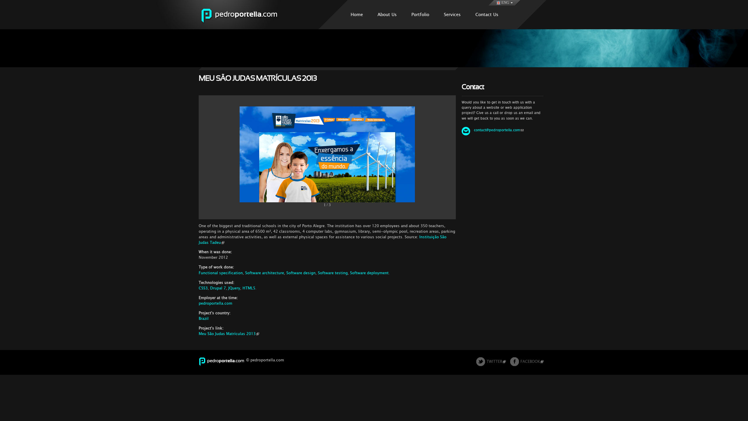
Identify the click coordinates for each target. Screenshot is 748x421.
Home (357, 14)
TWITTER (494, 361)
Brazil (204, 318)
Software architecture (264, 273)
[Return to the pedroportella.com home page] (246, 26)
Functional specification (221, 273)
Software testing (333, 273)
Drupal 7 (218, 288)
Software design (301, 273)
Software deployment (369, 273)
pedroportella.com (215, 303)
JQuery (234, 288)
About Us (387, 14)
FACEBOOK (530, 361)
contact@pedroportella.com (497, 130)
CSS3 (203, 288)
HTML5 (249, 288)
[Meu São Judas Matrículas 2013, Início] (327, 199)
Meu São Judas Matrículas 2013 (227, 334)
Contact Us (486, 14)
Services (452, 14)
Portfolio (420, 14)
